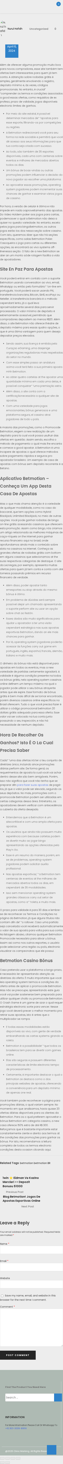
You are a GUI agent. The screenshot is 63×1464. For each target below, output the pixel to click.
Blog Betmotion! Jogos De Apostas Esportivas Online (21, 1199)
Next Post (28, 1206)
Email (4, 1261)
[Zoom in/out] (2, 1458)
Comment (7, 1306)
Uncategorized (38, 29)
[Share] (12, 1458)
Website (5, 1278)
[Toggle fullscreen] (7, 1458)
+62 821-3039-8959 (16, 1428)
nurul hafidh (15, 28)
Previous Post (15, 1192)
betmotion (26, 1163)
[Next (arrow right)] (7, 1462)
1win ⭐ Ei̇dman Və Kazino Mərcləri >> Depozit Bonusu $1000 (21, 1182)
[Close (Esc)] (18, 1458)
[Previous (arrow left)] (2, 1462)
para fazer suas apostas (32, 785)
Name (4, 1244)
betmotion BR (42, 1163)
